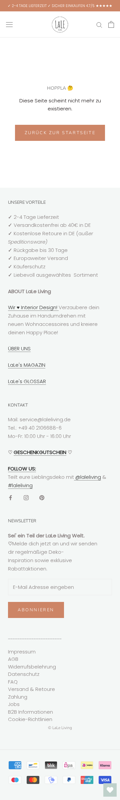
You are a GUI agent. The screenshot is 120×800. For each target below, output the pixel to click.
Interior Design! (39, 307)
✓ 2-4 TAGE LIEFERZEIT (27, 5)
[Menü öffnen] (9, 24)
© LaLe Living (60, 727)
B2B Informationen (30, 711)
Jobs (14, 704)
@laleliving (87, 476)
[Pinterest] (41, 497)
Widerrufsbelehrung (32, 666)
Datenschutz (23, 674)
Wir (12, 307)
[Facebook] (10, 497)
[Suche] (99, 24)
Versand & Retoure (31, 689)
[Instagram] (26, 497)
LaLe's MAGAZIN (26, 364)
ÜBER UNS (19, 348)
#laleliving (20, 485)
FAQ (13, 681)
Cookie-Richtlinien (30, 719)
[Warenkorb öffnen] (111, 24)
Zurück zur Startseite (60, 133)
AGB (13, 658)
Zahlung (17, 696)
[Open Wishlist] (110, 790)
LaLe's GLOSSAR (27, 381)
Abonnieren (36, 610)
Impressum (22, 651)
